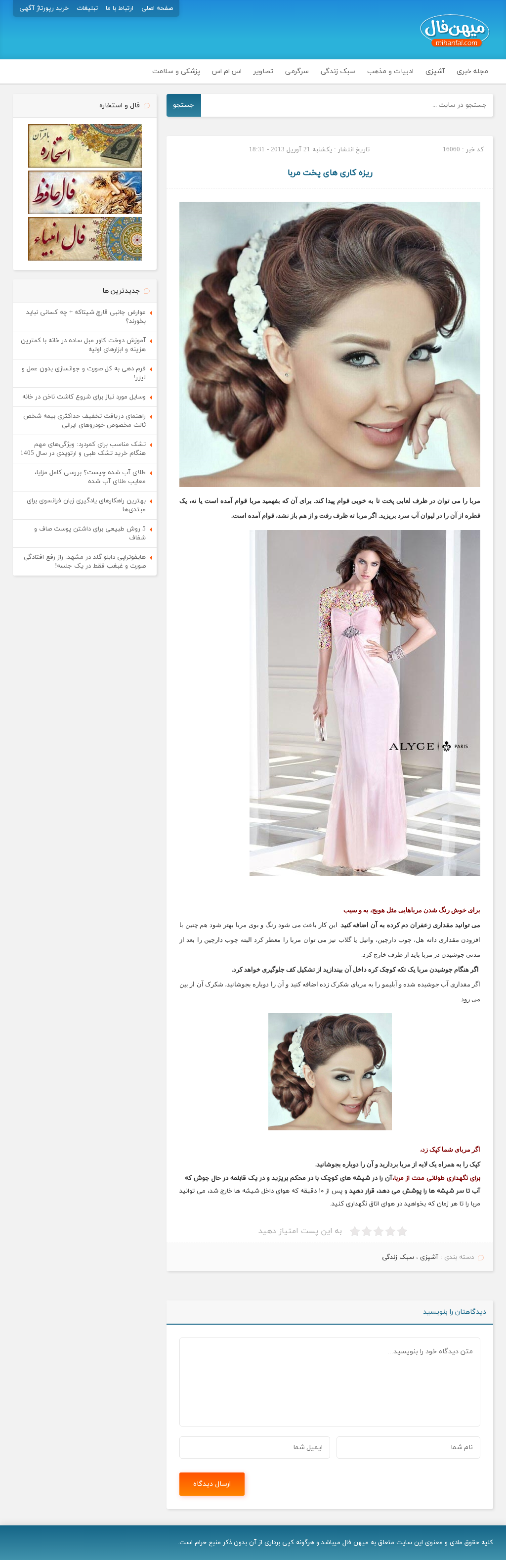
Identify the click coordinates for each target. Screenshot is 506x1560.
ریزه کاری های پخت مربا (330, 173)
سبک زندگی (338, 71)
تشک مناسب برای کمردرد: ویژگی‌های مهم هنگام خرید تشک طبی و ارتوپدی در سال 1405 (83, 449)
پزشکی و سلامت (176, 71)
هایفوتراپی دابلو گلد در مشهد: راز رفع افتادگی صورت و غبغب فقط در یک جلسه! (85, 562)
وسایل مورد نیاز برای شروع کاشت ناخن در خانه (84, 397)
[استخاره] (85, 166)
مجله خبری (472, 71)
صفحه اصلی (157, 8)
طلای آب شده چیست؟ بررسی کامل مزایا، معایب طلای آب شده (90, 477)
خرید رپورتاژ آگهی (44, 8)
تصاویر (263, 71)
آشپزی (435, 71)
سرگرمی (297, 71)
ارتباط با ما (119, 8)
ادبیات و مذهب (390, 71)
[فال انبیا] (85, 259)
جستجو (183, 105)
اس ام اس (227, 71)
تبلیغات (87, 8)
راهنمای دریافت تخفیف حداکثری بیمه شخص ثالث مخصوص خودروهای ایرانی (84, 421)
